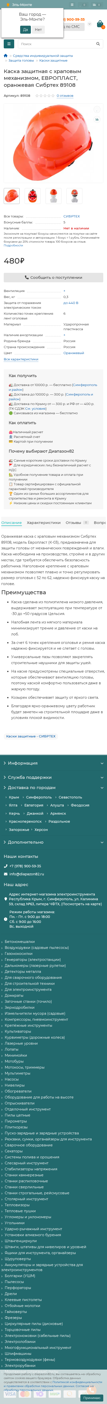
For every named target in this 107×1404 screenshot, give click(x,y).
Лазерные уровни (21, 1043)
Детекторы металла (23, 971)
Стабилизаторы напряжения (31, 1169)
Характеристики (44, 522)
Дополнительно (26, 842)
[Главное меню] (72, 4)
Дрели (11, 1294)
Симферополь (39, 797)
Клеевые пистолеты (23, 1300)
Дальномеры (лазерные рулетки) (35, 965)
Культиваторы (18, 1031)
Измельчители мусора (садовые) (35, 1013)
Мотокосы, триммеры (25, 1067)
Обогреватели (18, 1091)
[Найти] (98, 44)
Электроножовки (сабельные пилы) (38, 1335)
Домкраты (14, 995)
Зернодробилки (20, 1007)
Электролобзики (20, 1341)
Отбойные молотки (22, 1306)
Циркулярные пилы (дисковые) (34, 1323)
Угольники (15, 1223)
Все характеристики (21, 359)
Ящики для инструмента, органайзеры (40, 1253)
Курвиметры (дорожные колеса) (35, 1037)
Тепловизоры (17, 1205)
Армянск (58, 813)
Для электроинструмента (28, 989)
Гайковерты (16, 1311)
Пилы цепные (17, 1115)
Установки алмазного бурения (33, 1235)
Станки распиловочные (26, 1181)
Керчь (14, 813)
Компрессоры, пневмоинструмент (36, 1019)
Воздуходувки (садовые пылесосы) (37, 947)
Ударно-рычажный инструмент (33, 1229)
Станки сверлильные (24, 1187)
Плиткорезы (16, 1127)
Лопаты (11, 1049)
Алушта (57, 805)
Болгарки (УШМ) (20, 1276)
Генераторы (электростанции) (33, 959)
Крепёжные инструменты (28, 1025)
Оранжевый (73, 353)
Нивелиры (15, 1085)
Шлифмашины (18, 1353)
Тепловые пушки (20, 1211)
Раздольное (59, 821)
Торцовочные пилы (23, 1329)
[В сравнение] (97, 119)
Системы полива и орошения (32, 1157)
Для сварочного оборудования (33, 977)
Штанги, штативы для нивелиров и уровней (45, 1247)
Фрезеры (13, 1317)
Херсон (41, 830)
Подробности (13, 245)
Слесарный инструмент (27, 1163)
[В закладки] (97, 109)
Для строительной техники (30, 983)
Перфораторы (18, 1288)
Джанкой (35, 813)
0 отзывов (65, 96)
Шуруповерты (18, 1259)
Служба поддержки (30, 777)
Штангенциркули (21, 1241)
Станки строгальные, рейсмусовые (37, 1193)
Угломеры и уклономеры (28, 1217)
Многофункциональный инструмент (38, 1347)
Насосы (12, 1079)
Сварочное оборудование (29, 1145)
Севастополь (70, 797)
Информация (23, 763)
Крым (14, 797)
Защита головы (21, 60)
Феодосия (80, 805)
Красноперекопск (25, 821)
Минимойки (16, 1055)
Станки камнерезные (24, 1175)
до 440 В (70, 303)
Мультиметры (17, 1073)
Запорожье (19, 830)
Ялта (13, 805)
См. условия (35, 408)
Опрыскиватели (20, 1103)
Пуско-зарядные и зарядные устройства (42, 1133)
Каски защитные (53, 60)
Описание (11, 522)
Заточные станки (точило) (28, 1001)
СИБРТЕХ (71, 216)
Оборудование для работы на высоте (39, 1097)
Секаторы (14, 1151)
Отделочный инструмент (28, 1109)
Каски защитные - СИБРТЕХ (30, 736)
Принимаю (91, 1398)
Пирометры (16, 1121)
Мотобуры (14, 1061)
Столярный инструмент (26, 1199)
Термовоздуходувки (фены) (30, 1359)
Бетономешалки (20, 941)
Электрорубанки (20, 1365)
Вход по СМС (68, 26)
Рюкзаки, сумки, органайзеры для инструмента (48, 1139)
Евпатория (33, 805)
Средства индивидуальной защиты (43, 56)
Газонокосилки (19, 953)
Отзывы (76, 522)
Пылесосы (14, 1282)
